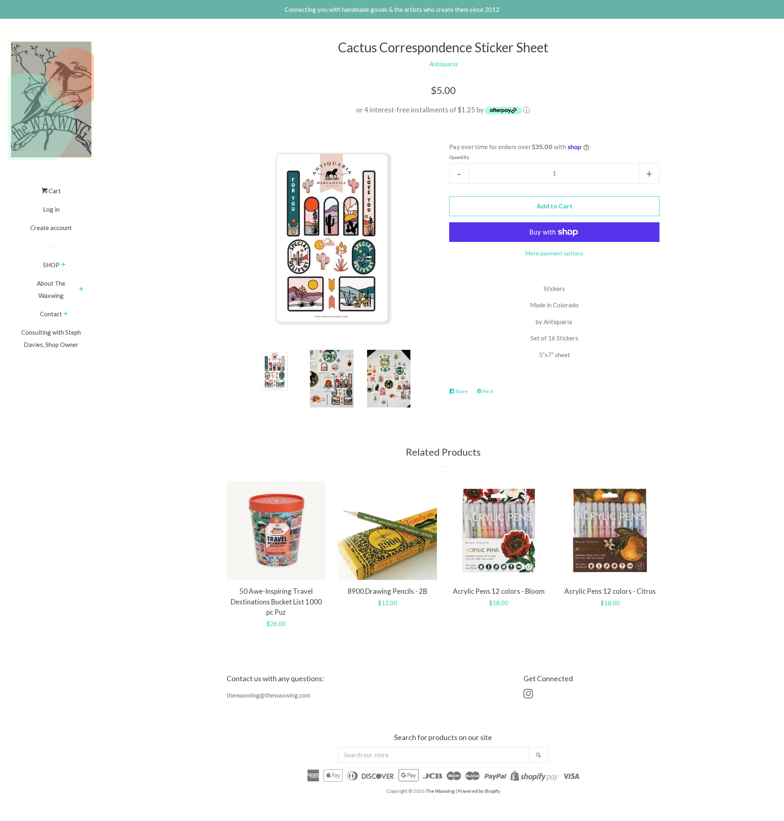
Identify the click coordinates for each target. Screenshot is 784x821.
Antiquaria (443, 63)
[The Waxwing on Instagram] (528, 695)
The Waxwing (439, 791)
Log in (51, 209)
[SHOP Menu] (63, 265)
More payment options (555, 253)
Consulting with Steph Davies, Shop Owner (51, 338)
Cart (54, 191)
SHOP (51, 264)
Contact (51, 314)
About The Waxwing (51, 289)
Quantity (459, 157)
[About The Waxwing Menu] (81, 289)
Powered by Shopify (479, 791)
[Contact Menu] (66, 314)
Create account (51, 227)
